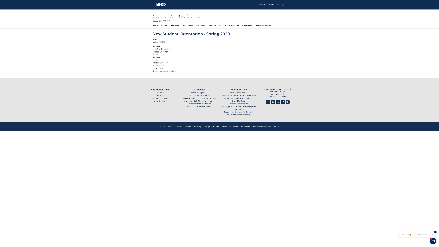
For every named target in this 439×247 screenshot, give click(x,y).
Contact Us (175, 25)
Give (278, 4)
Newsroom (160, 95)
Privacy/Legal (209, 127)
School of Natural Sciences (199, 95)
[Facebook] (268, 102)
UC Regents (233, 127)
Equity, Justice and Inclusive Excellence (238, 98)
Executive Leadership (160, 98)
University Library (160, 101)
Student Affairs (238, 109)
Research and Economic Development (238, 112)
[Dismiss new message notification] (435, 232)
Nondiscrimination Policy (261, 127)
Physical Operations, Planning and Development (238, 106)
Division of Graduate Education (199, 104)
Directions (187, 127)
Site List (276, 127)
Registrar (213, 25)
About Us (164, 25)
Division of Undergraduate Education (199, 106)
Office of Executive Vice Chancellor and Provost (238, 95)
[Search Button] (282, 5)
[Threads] (287, 101)
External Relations (238, 101)
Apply (271, 4)
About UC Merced (174, 127)
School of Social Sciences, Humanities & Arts (199, 98)
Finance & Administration (238, 104)
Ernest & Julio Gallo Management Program (199, 101)
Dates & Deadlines (244, 25)
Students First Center (177, 16)
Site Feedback (221, 127)
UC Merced (160, 93)
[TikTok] (283, 101)
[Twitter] (273, 101)
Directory (262, 4)
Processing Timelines (263, 25)
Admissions (188, 25)
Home (155, 25)
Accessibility (245, 127)
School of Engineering (199, 93)
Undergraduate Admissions (164, 71)
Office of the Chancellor (238, 93)
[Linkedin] (278, 102)
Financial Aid (201, 25)
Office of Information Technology (238, 115)
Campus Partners (226, 25)
